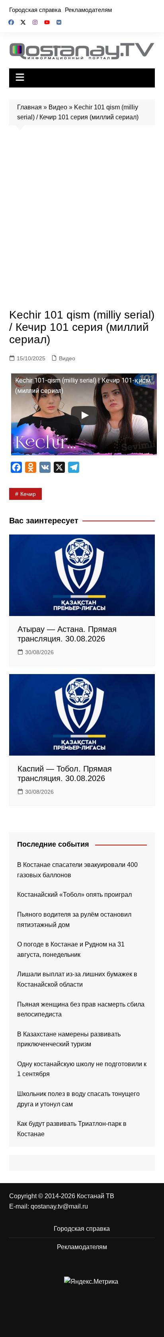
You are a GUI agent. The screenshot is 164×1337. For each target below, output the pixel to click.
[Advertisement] (82, 219)
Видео (58, 107)
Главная (29, 107)
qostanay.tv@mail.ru (59, 1206)
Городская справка (35, 9)
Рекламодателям (88, 9)
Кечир (28, 494)
